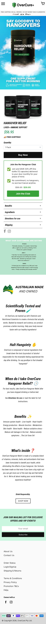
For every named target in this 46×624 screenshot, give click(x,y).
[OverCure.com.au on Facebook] (6, 603)
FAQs (6, 590)
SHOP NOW (23, 501)
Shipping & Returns (12, 570)
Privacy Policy (10, 582)
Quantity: (8, 142)
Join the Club (23, 193)
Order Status (9, 563)
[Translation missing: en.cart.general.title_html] (43, 4)
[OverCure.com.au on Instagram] (11, 603)
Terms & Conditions (13, 578)
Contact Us (9, 555)
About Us (8, 551)
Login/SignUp (10, 567)
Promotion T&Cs (11, 586)
